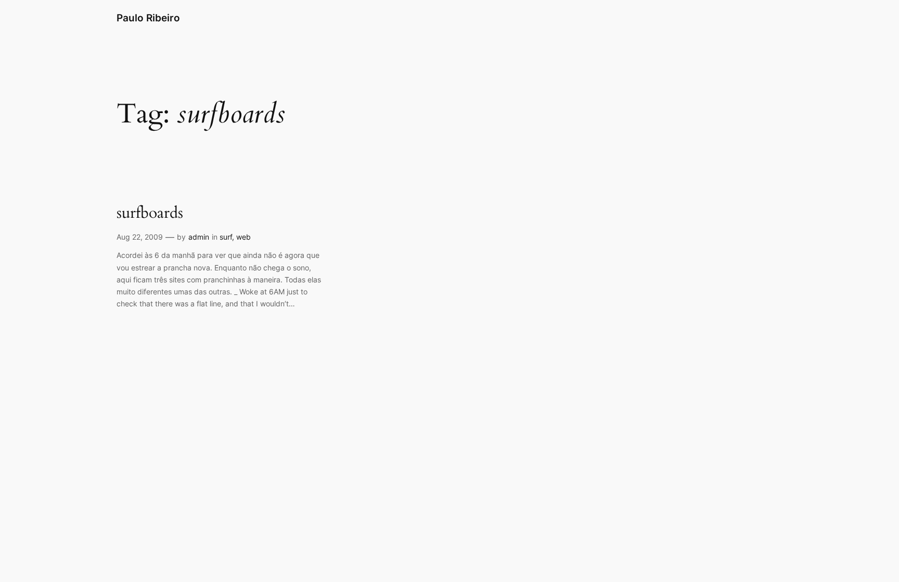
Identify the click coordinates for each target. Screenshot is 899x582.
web (243, 236)
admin (198, 236)
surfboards (150, 213)
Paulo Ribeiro (148, 17)
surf (226, 236)
